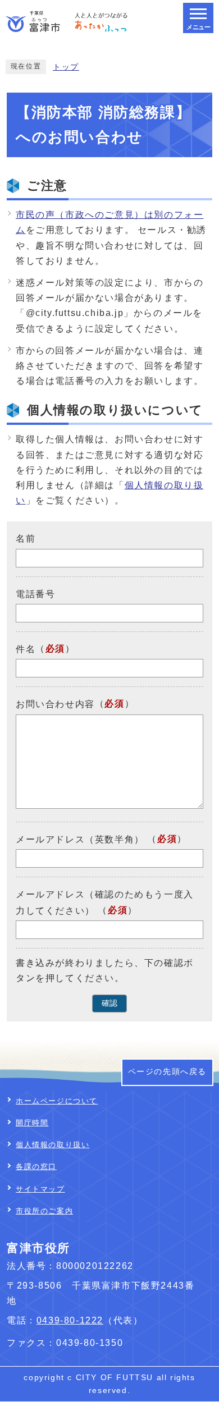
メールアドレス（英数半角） (80, 839)
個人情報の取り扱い (52, 1144)
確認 (109, 1003)
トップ (66, 67)
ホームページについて (57, 1101)
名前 (25, 538)
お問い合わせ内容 (55, 704)
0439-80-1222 (69, 1320)
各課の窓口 (36, 1166)
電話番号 (35, 594)
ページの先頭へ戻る (167, 1071)
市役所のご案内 (44, 1211)
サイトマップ (40, 1189)
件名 (25, 649)
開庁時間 (32, 1123)
